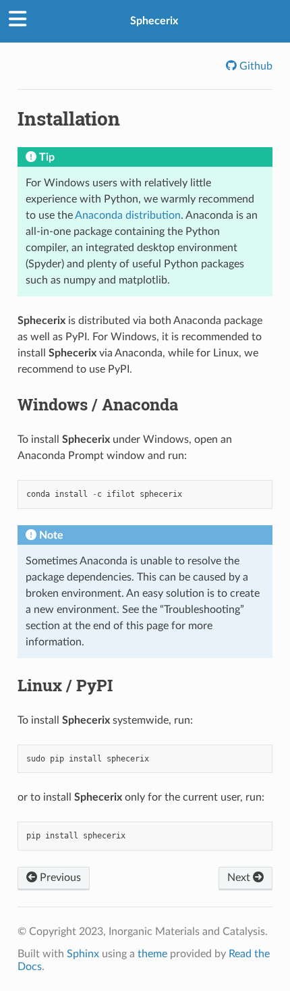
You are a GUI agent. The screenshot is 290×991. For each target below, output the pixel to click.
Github (254, 66)
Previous (59, 877)
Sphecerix (154, 21)
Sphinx (83, 953)
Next (240, 877)
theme (152, 953)
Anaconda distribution (128, 215)
